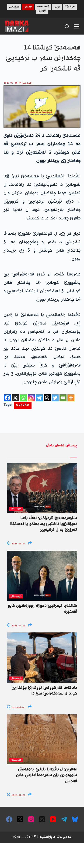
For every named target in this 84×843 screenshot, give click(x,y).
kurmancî (43, 7)
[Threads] (47, 397)
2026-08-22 (18, 795)
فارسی (42, 11)
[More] (70, 397)
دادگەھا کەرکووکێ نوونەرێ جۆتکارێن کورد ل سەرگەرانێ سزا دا (44, 691)
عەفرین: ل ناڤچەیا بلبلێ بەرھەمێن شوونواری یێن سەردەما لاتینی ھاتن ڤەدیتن (46, 775)
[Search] (67, 26)
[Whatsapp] (23, 397)
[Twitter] (55, 397)
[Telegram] (39, 397)
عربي (57, 7)
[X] (15, 397)
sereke (22, 405)
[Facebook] (7, 397)
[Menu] (76, 26)
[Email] (63, 397)
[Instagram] (31, 397)
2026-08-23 (18, 544)
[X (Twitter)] (20, 819)
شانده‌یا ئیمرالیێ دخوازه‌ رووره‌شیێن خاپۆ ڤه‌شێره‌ (42, 609)
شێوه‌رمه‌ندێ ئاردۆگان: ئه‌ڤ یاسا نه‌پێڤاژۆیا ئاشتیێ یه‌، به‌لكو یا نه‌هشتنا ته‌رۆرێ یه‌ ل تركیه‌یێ (43, 524)
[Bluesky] (75, 819)
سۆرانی (14, 7)
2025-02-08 (11, 83)
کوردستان (27, 83)
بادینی (28, 7)
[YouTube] (53, 819)
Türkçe (70, 7)
